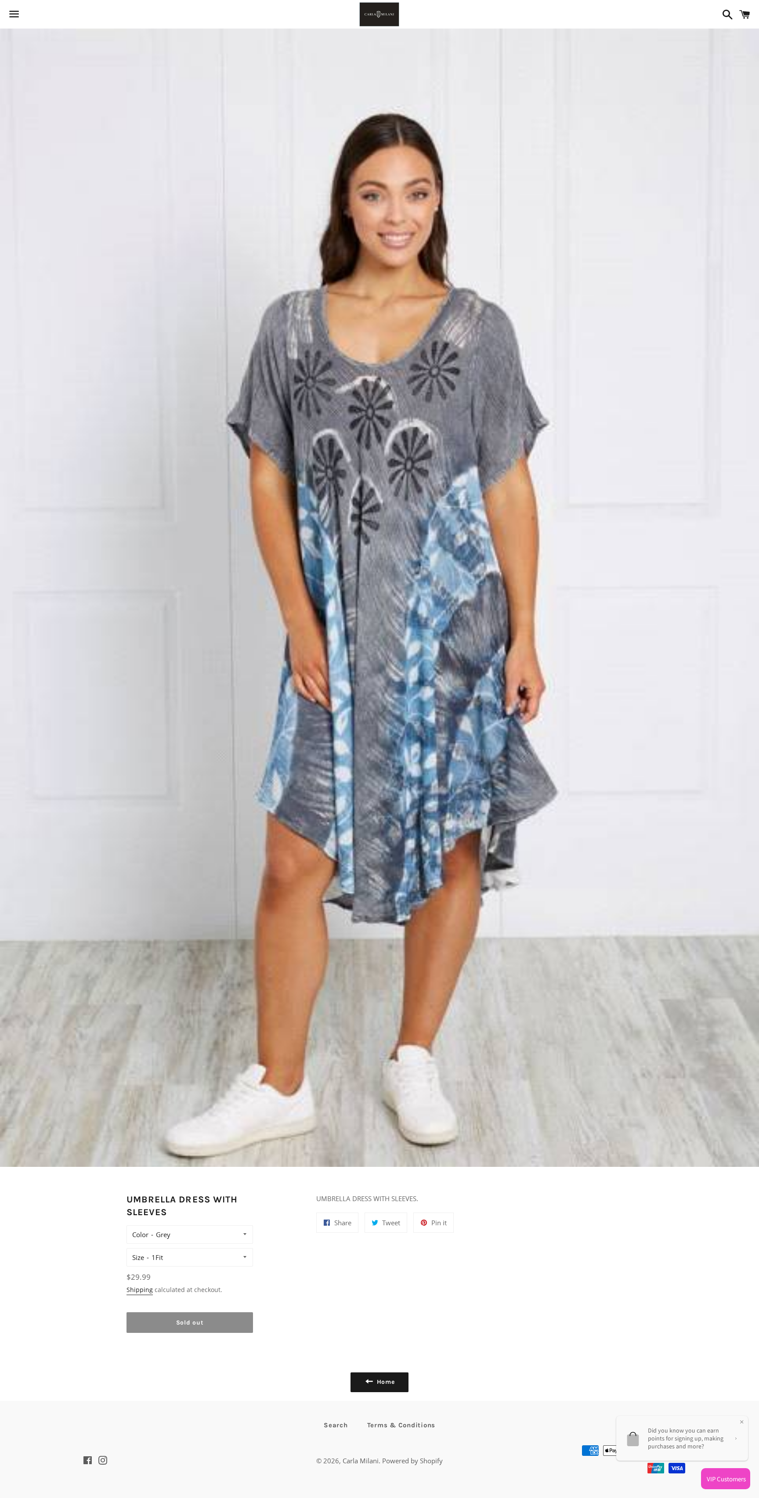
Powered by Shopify (412, 1460)
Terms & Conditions (401, 1425)
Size (138, 1257)
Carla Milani (361, 1460)
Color (140, 1234)
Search (336, 1425)
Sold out (190, 1322)
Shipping (139, 1289)
